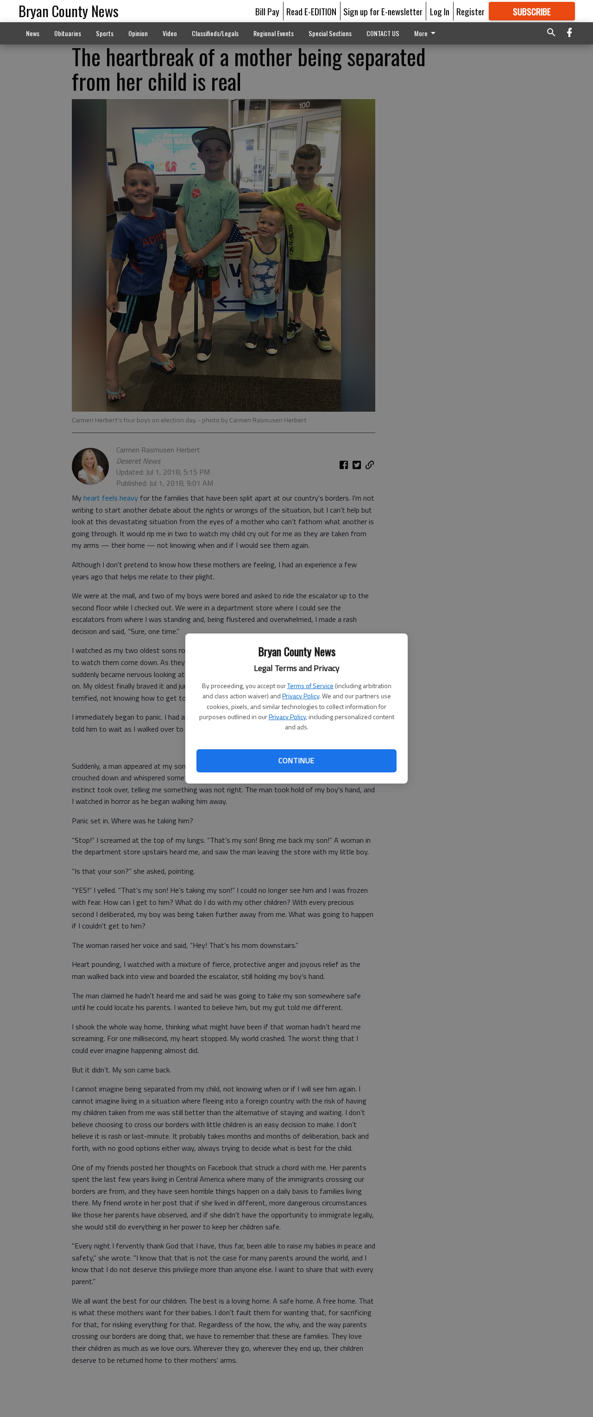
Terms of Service (310, 685)
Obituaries (67, 33)
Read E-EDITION (311, 11)
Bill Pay (267, 11)
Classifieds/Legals (215, 33)
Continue (296, 760)
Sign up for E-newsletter (383, 11)
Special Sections (330, 33)
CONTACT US (382, 33)
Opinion (138, 33)
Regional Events (273, 33)
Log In (439, 11)
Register (470, 11)
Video (170, 33)
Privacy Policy (300, 696)
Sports (105, 33)
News (32, 33)
